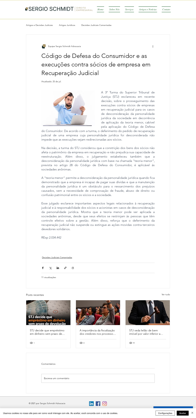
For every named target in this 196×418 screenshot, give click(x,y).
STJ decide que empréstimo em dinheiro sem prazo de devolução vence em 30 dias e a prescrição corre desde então (48, 332)
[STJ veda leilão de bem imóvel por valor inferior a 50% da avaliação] (148, 312)
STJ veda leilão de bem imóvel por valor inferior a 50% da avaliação (144, 332)
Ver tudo (166, 294)
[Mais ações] (153, 46)
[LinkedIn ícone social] (91, 403)
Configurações (165, 413)
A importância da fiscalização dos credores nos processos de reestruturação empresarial (98, 332)
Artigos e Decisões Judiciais (39, 25)
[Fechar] (192, 413)
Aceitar (182, 413)
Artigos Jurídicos (67, 25)
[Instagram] (104, 403)
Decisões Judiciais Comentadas (96, 25)
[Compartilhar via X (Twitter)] (50, 267)
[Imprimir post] (72, 267)
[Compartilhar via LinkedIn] (57, 267)
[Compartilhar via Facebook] (42, 267)
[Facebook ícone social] (98, 403)
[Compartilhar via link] (65, 267)
